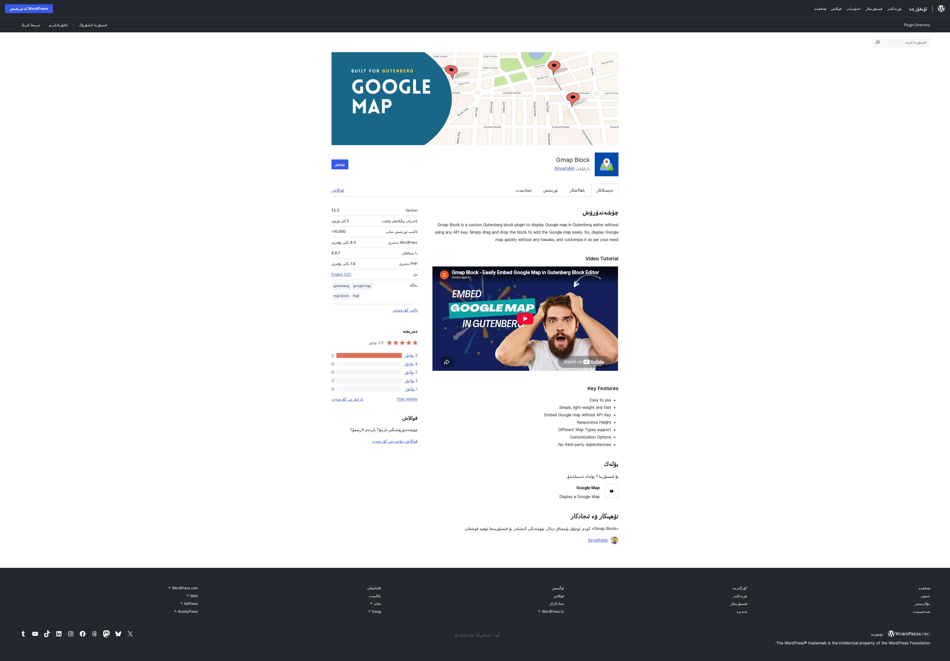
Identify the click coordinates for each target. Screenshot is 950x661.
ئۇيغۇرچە (877, 634)
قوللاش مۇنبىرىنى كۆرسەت (395, 441)
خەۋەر (925, 596)
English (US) (341, 274)
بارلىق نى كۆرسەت (347, 399)
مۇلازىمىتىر (922, 603)
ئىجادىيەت (524, 190)
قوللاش (338, 190)
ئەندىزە (742, 611)
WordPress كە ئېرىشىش (29, 8)
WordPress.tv (551, 611)
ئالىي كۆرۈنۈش (405, 310)
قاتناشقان (374, 588)
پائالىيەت (375, 596)
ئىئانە (375, 603)
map (356, 296)
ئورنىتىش (550, 190)
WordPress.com (183, 588)
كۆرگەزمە (740, 588)
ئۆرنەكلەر (740, 596)
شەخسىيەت (921, 611)
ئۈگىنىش (558, 588)
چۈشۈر (340, 164)
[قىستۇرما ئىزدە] (878, 42)
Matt (192, 596)
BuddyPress (186, 611)
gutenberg (341, 286)
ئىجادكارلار (556, 603)
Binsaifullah (565, 168)
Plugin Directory (917, 25)
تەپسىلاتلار (604, 190)
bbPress (189, 603)
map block (341, 296)
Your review (407, 399)
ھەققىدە (924, 588)
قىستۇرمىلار (738, 603)
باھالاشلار (577, 190)
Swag (374, 611)
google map (362, 286)
